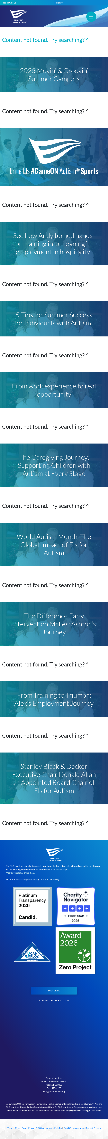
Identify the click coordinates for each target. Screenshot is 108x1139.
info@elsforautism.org (54, 1091)
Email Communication (74, 1128)
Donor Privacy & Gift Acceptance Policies (42, 1128)
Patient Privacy (93, 1128)
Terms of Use (13, 1128)
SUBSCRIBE (54, 990)
